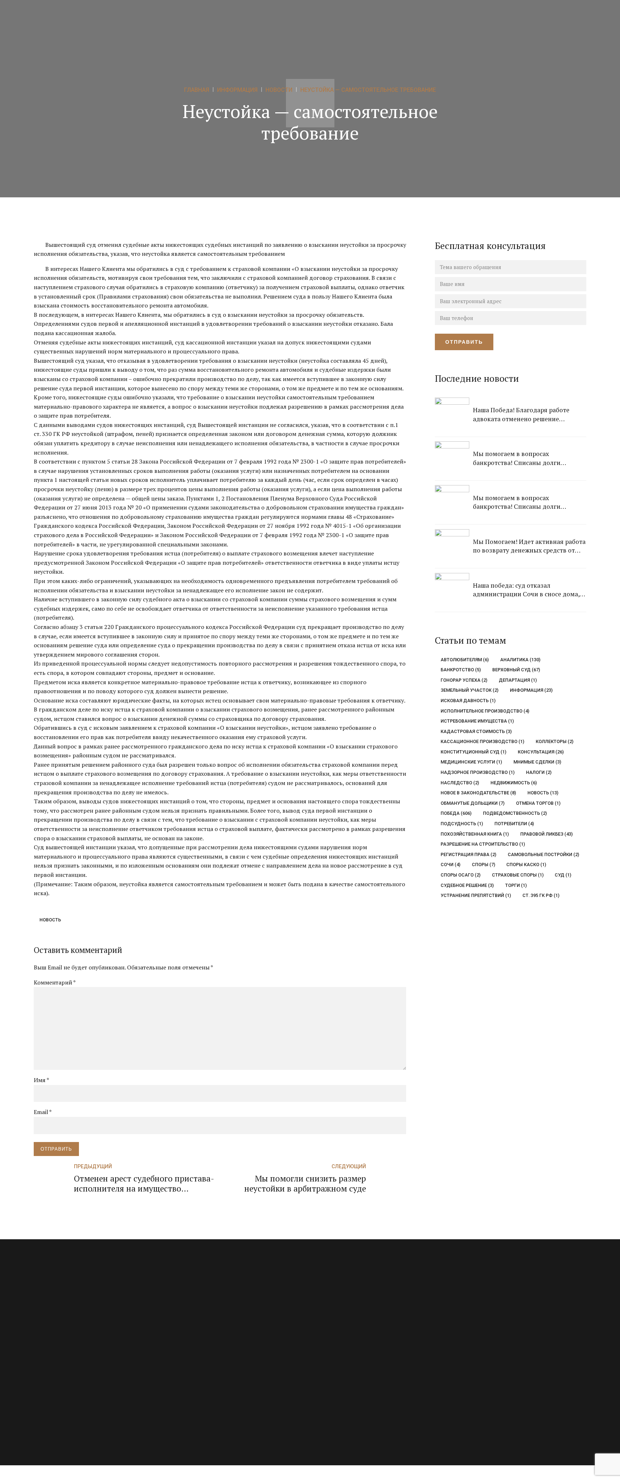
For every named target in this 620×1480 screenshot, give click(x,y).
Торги (515, 885)
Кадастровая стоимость (476, 731)
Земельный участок (469, 690)
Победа (456, 813)
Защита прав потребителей (203, 1330)
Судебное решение (467, 885)
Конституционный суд (473, 752)
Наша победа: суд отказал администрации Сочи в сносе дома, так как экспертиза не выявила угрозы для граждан (526, 590)
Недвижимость (513, 782)
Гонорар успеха (464, 680)
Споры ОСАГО (460, 875)
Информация (531, 690)
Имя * (41, 1080)
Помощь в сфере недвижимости (209, 1345)
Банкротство (461, 669)
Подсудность (462, 823)
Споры (483, 864)
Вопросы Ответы (337, 1315)
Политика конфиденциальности (357, 1391)
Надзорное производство (478, 772)
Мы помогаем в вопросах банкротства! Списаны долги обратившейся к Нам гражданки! (522, 458)
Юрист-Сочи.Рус (501, 1352)
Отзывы (327, 1330)
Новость (50, 919)
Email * (43, 1112)
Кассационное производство (482, 741)
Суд (563, 875)
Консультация (540, 752)
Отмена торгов (538, 803)
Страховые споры (517, 875)
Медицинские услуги (471, 762)
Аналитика (520, 659)
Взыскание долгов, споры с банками (214, 1315)
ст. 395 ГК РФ (540, 895)
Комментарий (55, 982)
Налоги (538, 772)
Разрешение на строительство (483, 844)
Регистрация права (468, 854)
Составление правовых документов (213, 1376)
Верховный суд (516, 669)
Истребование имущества (477, 721)
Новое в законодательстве (478, 792)
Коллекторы (554, 741)
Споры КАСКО (526, 864)
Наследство (460, 782)
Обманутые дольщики (472, 803)
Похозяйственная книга (475, 834)
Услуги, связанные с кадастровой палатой (221, 1391)
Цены (324, 1345)
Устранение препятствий (476, 895)
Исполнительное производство (485, 711)
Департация (517, 680)
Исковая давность (468, 700)
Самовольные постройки (543, 854)
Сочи (450, 864)
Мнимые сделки (537, 762)
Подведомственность (514, 813)
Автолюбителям (465, 659)
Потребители (514, 823)
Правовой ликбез (546, 834)
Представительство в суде (202, 1361)
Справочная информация (348, 1376)
